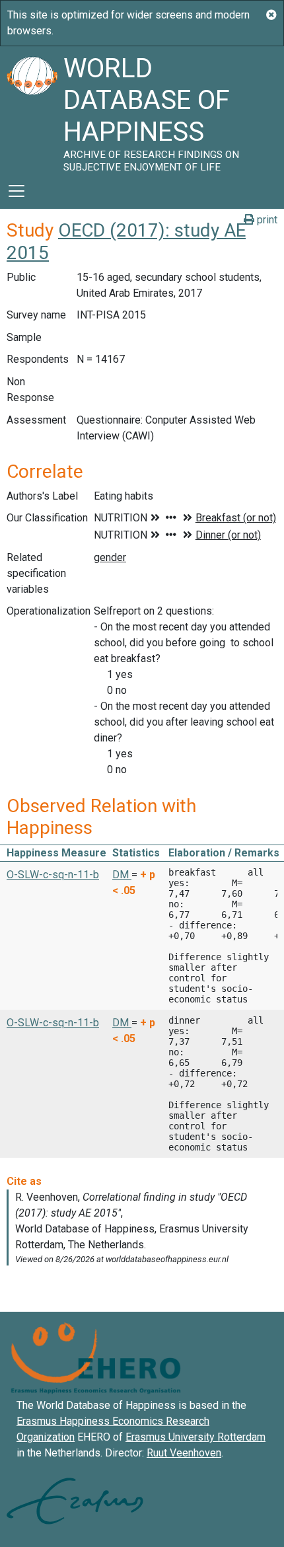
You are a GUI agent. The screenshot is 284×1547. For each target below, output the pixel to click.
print (265, 219)
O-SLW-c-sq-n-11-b (53, 874)
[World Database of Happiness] (31, 109)
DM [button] (121, 874)
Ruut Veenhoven (184, 1453)
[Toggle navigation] (16, 191)
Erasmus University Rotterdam (195, 1437)
